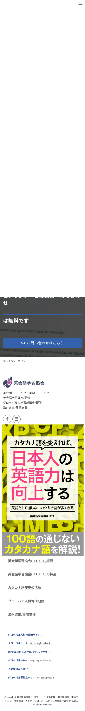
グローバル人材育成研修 (26, 601)
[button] (42, 343)
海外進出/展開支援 (22, 614)
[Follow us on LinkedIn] (16, 419)
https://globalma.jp (40, 660)
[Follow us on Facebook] (7, 419)
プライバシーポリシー (15, 361)
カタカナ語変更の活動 (24, 588)
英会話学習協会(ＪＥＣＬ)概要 (30, 561)
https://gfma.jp (45, 677)
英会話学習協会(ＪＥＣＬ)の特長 (32, 574)
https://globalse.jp (40, 643)
